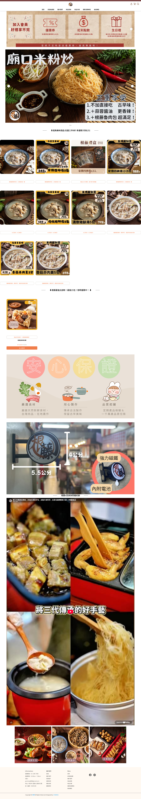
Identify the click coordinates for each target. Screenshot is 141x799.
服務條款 (48, 786)
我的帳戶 (48, 778)
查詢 (47, 774)
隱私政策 (48, 783)
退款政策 (48, 781)
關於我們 (60, 9)
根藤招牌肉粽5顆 (22, 340)
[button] (9, 29)
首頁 (43, 9)
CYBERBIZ (56, 795)
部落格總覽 (51, 9)
